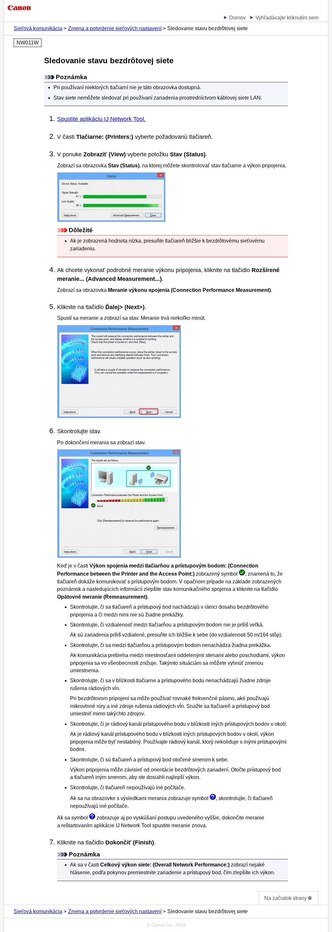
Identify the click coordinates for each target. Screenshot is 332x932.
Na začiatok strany (285, 898)
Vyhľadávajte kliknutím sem (286, 17)
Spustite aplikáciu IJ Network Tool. (101, 119)
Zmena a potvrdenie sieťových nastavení (114, 28)
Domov (237, 17)
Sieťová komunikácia (38, 28)
